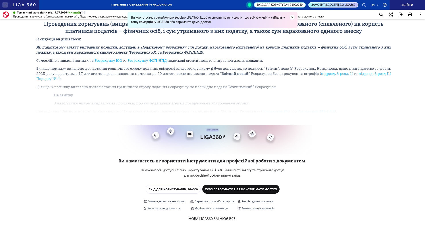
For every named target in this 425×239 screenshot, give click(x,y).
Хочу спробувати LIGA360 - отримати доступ (241, 189)
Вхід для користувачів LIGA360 (173, 189)
